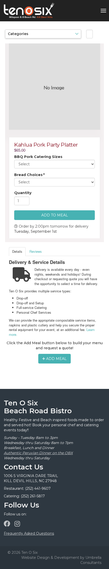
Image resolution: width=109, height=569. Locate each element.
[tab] (17, 251)
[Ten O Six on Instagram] (17, 524)
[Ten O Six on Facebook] (7, 524)
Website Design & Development (50, 557)
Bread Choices (29, 174)
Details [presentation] (17, 251)
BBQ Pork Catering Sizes (38, 156)
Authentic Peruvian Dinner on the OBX (38, 453)
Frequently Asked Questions (29, 533)
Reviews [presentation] (35, 251)
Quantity (22, 193)
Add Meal (56, 358)
